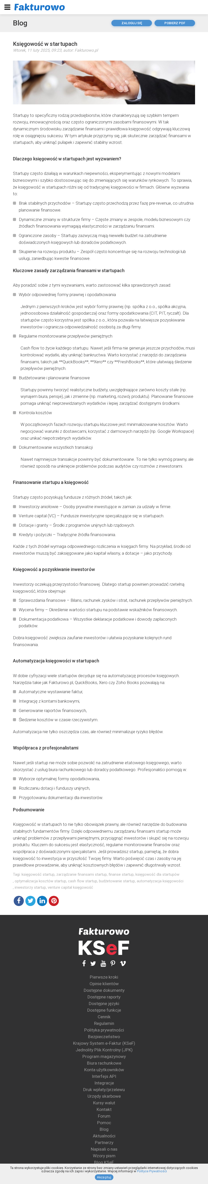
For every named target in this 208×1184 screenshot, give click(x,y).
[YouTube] (101, 964)
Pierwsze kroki (104, 977)
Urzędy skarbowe (104, 1096)
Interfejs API (104, 1076)
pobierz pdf (174, 23)
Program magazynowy (104, 1056)
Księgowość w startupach (45, 44)
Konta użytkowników (104, 1069)
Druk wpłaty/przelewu (104, 1089)
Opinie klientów (104, 983)
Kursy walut (104, 1102)
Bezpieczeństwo (104, 1036)
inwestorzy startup (30, 887)
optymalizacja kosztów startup (40, 881)
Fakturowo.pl (86, 50)
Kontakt (104, 1109)
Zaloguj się (132, 23)
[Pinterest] (110, 964)
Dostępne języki (104, 1003)
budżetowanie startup (117, 881)
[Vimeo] (120, 964)
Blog (20, 23)
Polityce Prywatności (152, 1171)
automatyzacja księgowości (160, 881)
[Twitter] (91, 964)
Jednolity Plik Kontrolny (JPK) (104, 1049)
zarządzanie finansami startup (81, 874)
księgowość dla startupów (157, 874)
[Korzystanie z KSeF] (104, 948)
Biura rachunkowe (104, 1063)
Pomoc (104, 1122)
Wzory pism (104, 1155)
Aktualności (104, 1135)
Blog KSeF (104, 1162)
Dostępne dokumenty (104, 990)
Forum (104, 1116)
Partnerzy (104, 1142)
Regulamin (104, 1023)
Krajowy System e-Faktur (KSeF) (104, 1043)
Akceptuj (104, 1177)
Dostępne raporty (104, 996)
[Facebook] (84, 964)
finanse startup (121, 874)
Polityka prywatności (104, 1030)
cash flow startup (82, 881)
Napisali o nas (104, 1149)
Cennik (104, 1016)
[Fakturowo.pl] (39, 7)
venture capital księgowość (70, 887)
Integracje (104, 1082)
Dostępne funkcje (104, 1010)
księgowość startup (38, 874)
